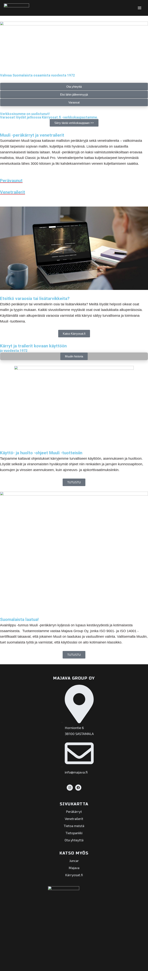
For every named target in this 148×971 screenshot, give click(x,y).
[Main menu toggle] (139, 7)
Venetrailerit (74, 819)
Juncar (74, 861)
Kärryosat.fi (74, 875)
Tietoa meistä (74, 826)
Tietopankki (74, 833)
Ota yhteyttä (74, 840)
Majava (74, 868)
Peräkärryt (74, 811)
